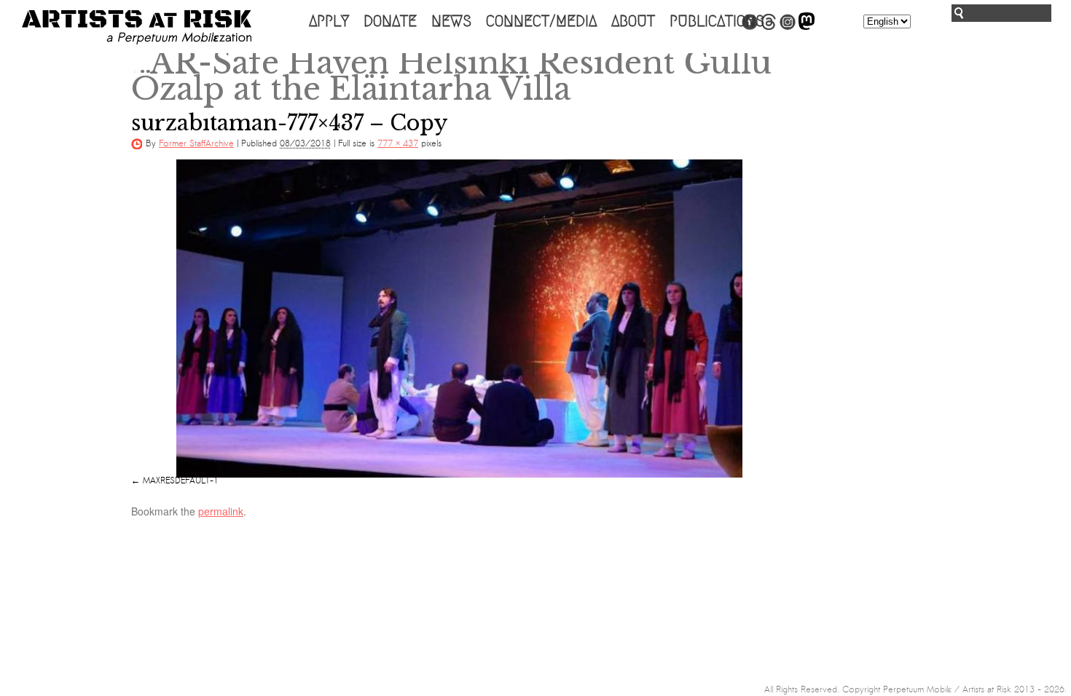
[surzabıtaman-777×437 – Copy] (459, 318)
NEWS (451, 21)
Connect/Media (541, 21)
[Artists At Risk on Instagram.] (788, 26)
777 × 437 (397, 143)
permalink (220, 511)
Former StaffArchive (196, 143)
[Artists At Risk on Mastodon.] (807, 26)
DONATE (390, 21)
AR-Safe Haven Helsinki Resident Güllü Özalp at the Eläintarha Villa (451, 76)
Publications (717, 21)
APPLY (329, 21)
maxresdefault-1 (181, 480)
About (633, 21)
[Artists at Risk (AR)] (136, 27)
